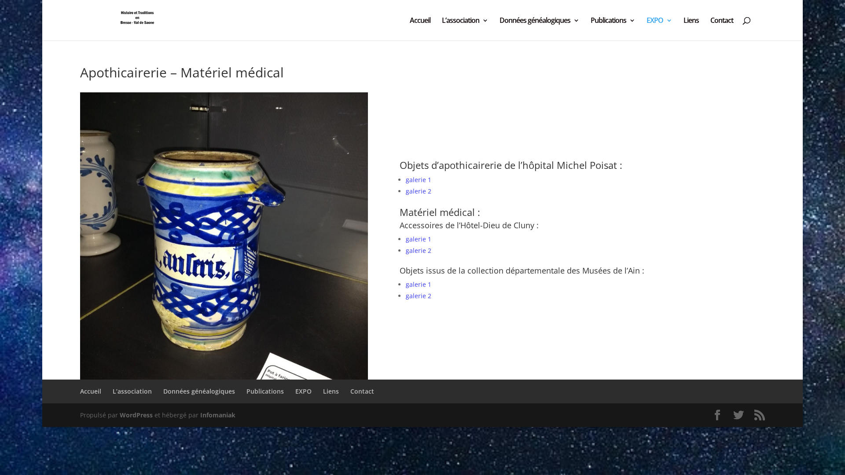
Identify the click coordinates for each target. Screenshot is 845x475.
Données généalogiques (535, 21)
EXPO (655, 21)
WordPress (136, 415)
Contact (721, 21)
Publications (608, 21)
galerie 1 (418, 179)
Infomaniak (217, 415)
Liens (691, 21)
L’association (460, 21)
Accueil (420, 21)
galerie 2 (418, 191)
